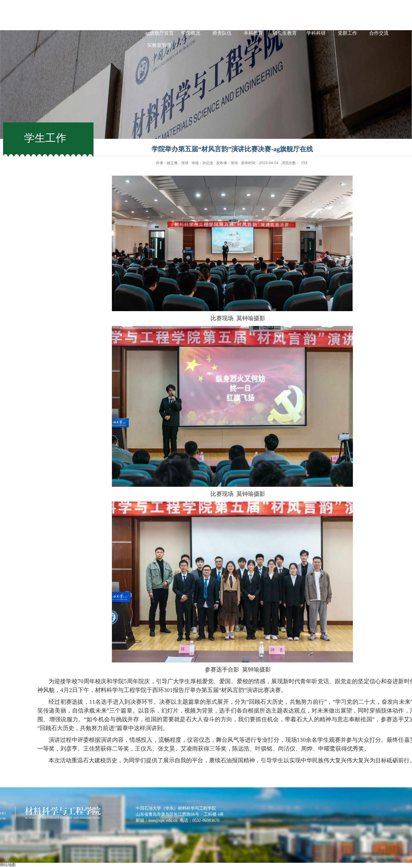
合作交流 (378, 33)
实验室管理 (159, 45)
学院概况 (190, 33)
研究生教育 (285, 33)
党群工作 (347, 33)
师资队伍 (222, 33)
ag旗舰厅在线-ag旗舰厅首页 (159, 27)
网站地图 (8, 864)
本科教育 (253, 33)
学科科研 (316, 33)
